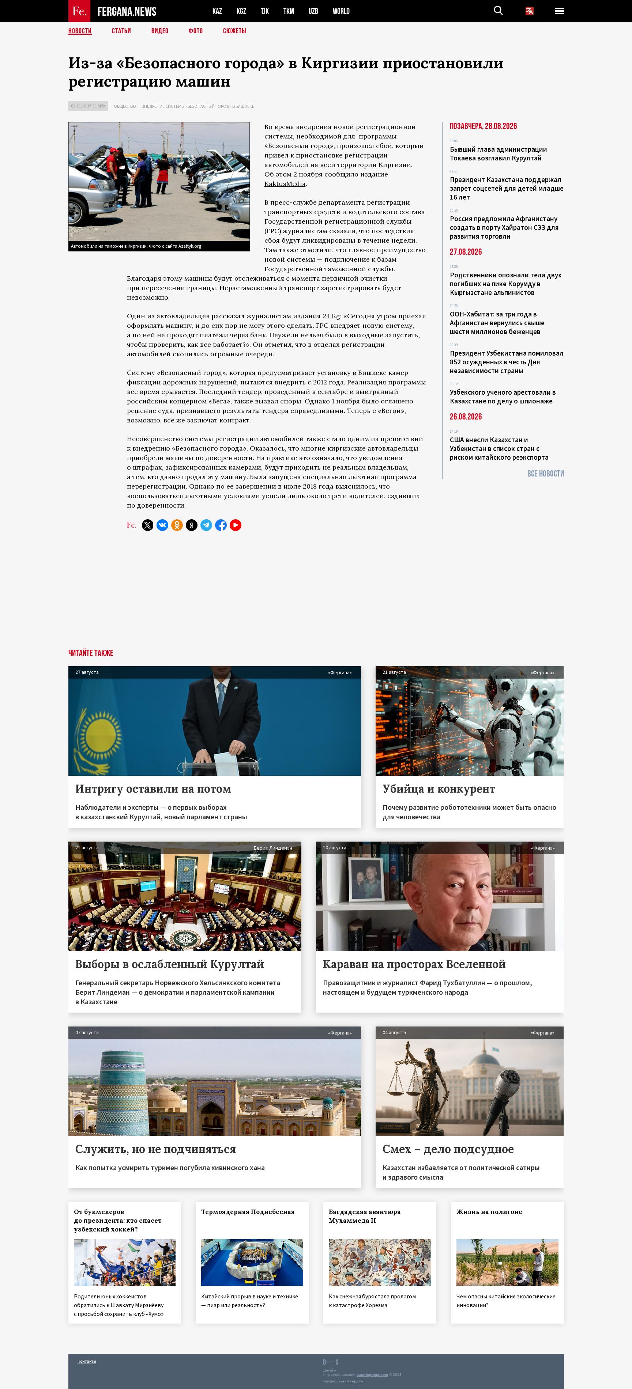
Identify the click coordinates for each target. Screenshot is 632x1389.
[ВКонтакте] (162, 525)
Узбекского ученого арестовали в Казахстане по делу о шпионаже (503, 396)
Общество (125, 106)
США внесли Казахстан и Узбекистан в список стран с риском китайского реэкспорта (499, 448)
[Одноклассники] (177, 525)
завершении (256, 486)
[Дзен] (192, 525)
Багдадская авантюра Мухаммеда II (365, 1216)
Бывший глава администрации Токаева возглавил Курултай (498, 153)
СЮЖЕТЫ (235, 31)
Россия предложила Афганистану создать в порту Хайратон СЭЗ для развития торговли (504, 227)
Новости (80, 31)
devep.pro (354, 1381)
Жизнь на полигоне (489, 1212)
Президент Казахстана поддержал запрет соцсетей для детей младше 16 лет (507, 188)
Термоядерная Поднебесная (248, 1212)
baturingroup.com (372, 1375)
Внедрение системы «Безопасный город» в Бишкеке (198, 106)
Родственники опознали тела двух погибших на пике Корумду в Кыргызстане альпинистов (505, 283)
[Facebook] (221, 525)
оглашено (397, 401)
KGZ (241, 11)
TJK (265, 11)
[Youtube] (235, 525)
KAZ (217, 11)
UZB (313, 11)
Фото (196, 31)
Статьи (121, 31)
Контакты (87, 1361)
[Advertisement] (316, 594)
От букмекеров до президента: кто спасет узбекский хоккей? (118, 1220)
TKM (288, 11)
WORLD (341, 11)
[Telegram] (206, 525)
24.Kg (331, 316)
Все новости (545, 473)
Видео (160, 31)
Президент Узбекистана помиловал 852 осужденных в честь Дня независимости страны (507, 362)
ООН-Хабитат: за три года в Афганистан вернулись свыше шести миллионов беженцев (497, 323)
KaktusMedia (285, 183)
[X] (148, 525)
